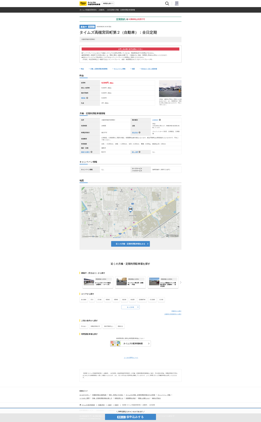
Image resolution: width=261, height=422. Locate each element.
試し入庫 (135, 152)
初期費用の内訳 (131, 398)
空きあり (83, 326)
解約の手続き (156, 398)
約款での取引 (85, 152)
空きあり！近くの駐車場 (149, 69)
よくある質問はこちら (131, 357)
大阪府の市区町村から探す (172, 314)
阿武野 (133, 299)
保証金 (83, 98)
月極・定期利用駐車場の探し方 (102, 398)
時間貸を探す (107, 3)
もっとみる (130, 307)
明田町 (108, 299)
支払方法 (135, 132)
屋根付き (120, 326)
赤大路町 (83, 299)
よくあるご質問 (85, 398)
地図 (133, 69)
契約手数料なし (108, 326)
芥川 (92, 299)
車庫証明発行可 (95, 326)
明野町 (116, 299)
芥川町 (100, 299)
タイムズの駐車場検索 (133, 343)
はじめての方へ (85, 395)
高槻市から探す (176, 311)
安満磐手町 (142, 299)
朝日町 (124, 299)
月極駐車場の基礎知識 (99, 395)
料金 (82, 69)
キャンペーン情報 (119, 69)
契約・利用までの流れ (116, 395)
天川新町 (152, 299)
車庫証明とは (119, 398)
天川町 (161, 299)
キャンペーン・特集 (164, 395)
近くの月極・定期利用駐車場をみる (130, 244)
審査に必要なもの (144, 398)
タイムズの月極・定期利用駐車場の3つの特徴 (140, 395)
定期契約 (155, 120)
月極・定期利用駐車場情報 (98, 69)
